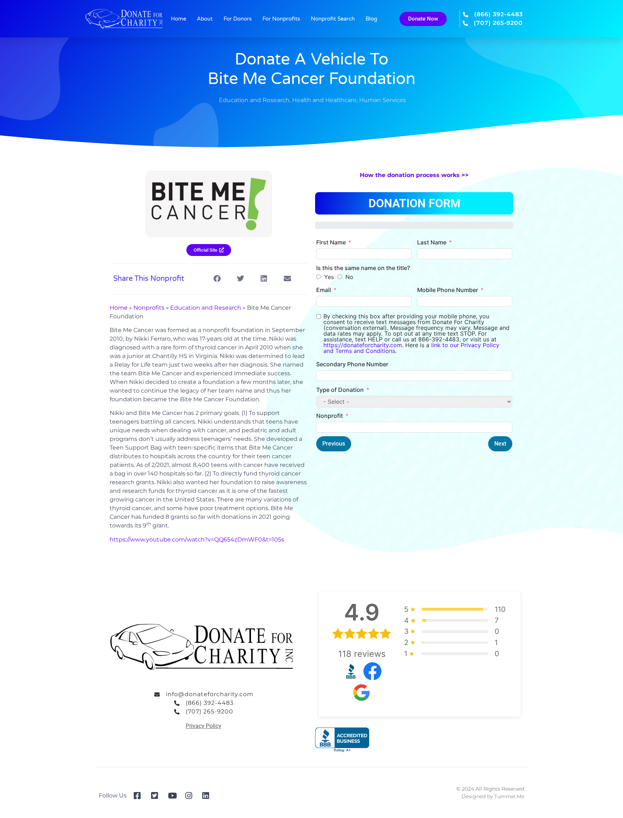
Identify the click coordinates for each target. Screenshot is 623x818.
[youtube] (174, 796)
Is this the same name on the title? (363, 267)
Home (178, 19)
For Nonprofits (281, 19)
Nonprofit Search (333, 19)
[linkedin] (208, 796)
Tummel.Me (509, 796)
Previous (333, 443)
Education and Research (254, 100)
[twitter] (157, 796)
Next (500, 443)
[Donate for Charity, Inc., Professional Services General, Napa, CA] (342, 740)
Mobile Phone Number (447, 289)
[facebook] (140, 796)
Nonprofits (148, 307)
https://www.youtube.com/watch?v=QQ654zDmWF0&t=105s (197, 539)
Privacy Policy (203, 725)
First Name (331, 242)
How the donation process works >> (414, 175)
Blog (371, 19)
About (205, 19)
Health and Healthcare (324, 100)
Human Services (382, 100)
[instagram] (191, 796)
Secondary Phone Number (352, 364)
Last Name (431, 242)
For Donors (238, 19)
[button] (217, 279)
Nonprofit (329, 415)
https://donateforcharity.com (362, 345)
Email (323, 289)
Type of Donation (340, 389)
